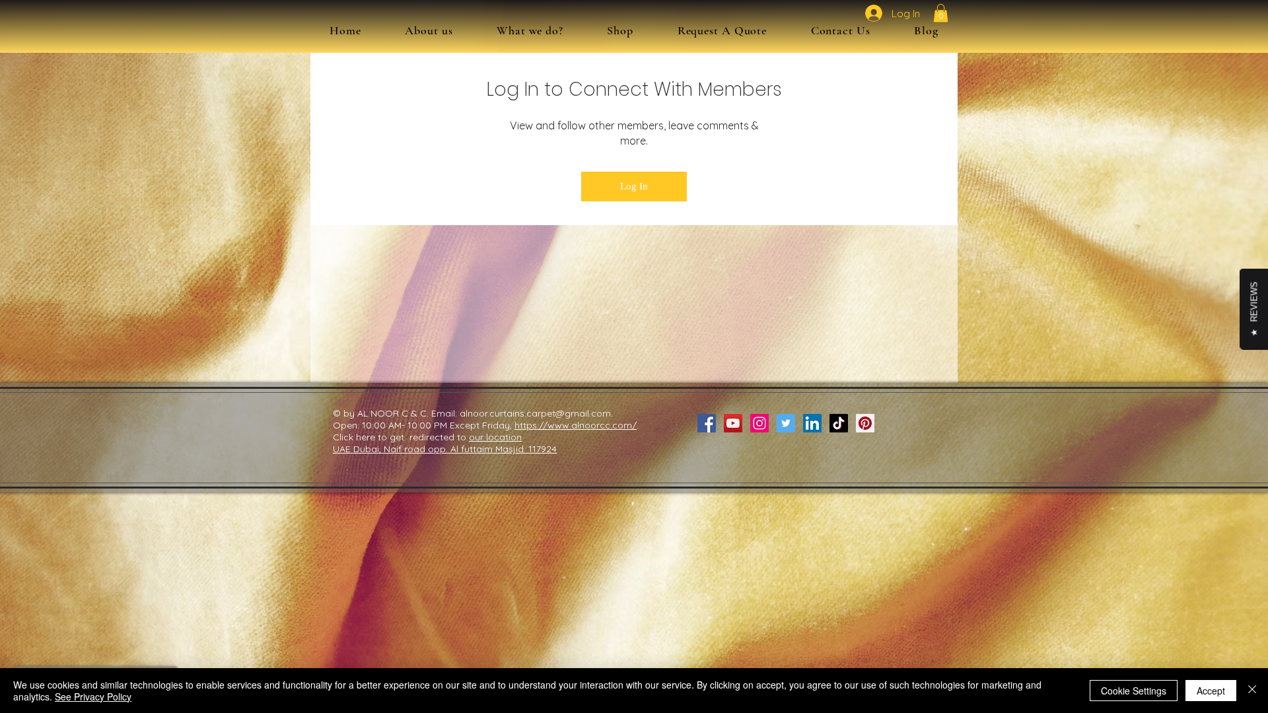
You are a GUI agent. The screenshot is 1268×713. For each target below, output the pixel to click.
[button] (529, 30)
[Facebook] (706, 423)
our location (495, 437)
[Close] (1252, 690)
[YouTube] (733, 423)
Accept (1211, 690)
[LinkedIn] (812, 423)
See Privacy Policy (93, 696)
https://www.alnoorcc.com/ (575, 425)
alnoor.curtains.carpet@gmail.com (535, 413)
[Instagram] (759, 423)
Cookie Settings (1133, 690)
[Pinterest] (865, 423)
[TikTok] (838, 423)
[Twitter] (786, 423)
